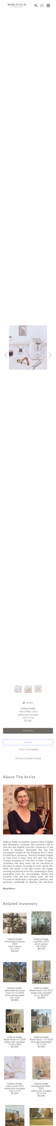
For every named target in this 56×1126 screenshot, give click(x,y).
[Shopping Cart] (41, 5)
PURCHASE (28, 731)
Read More (9, 888)
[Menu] (48, 5)
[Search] (35, 5)
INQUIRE (28, 742)
